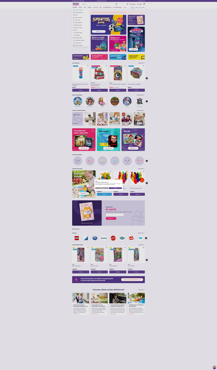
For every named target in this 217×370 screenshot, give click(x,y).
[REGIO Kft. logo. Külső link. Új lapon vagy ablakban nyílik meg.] (96, 181)
